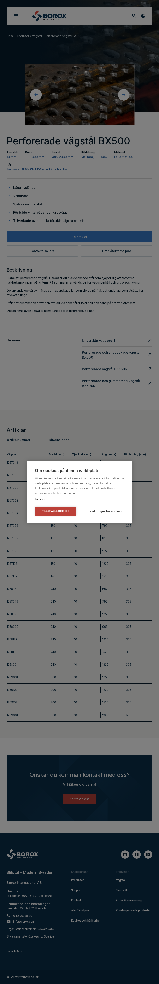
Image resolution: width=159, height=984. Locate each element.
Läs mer (40, 499)
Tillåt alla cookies (55, 511)
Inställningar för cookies (104, 511)
